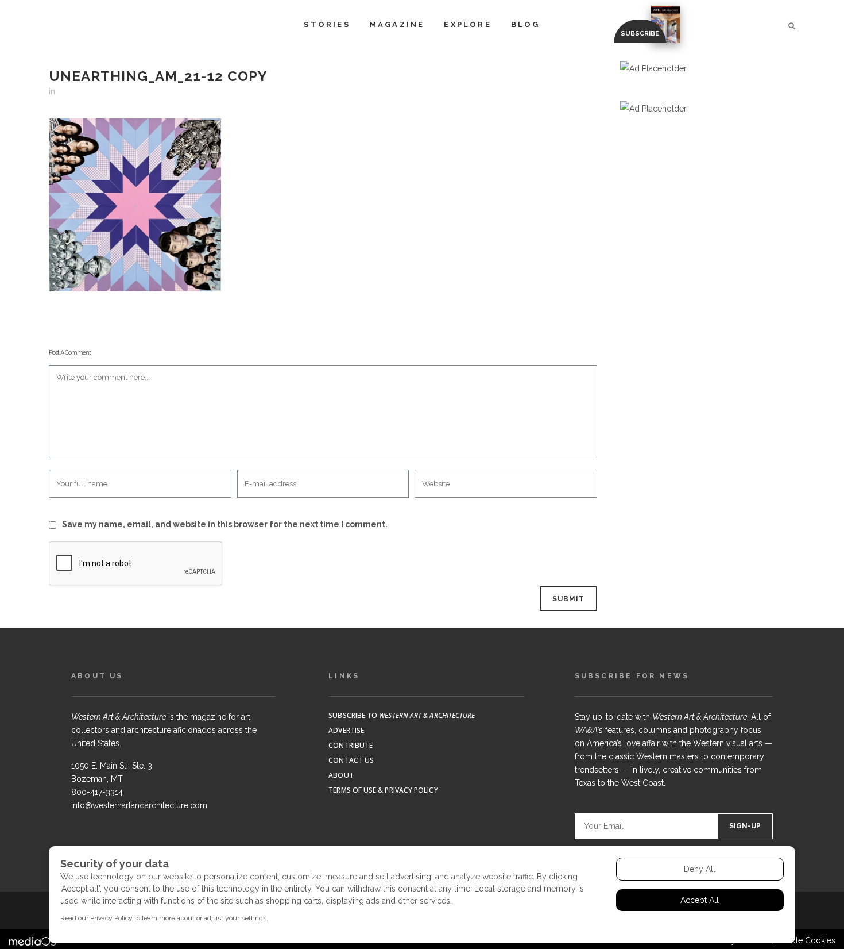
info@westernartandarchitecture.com (139, 805)
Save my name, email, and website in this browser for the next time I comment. (225, 524)
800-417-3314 (97, 792)
